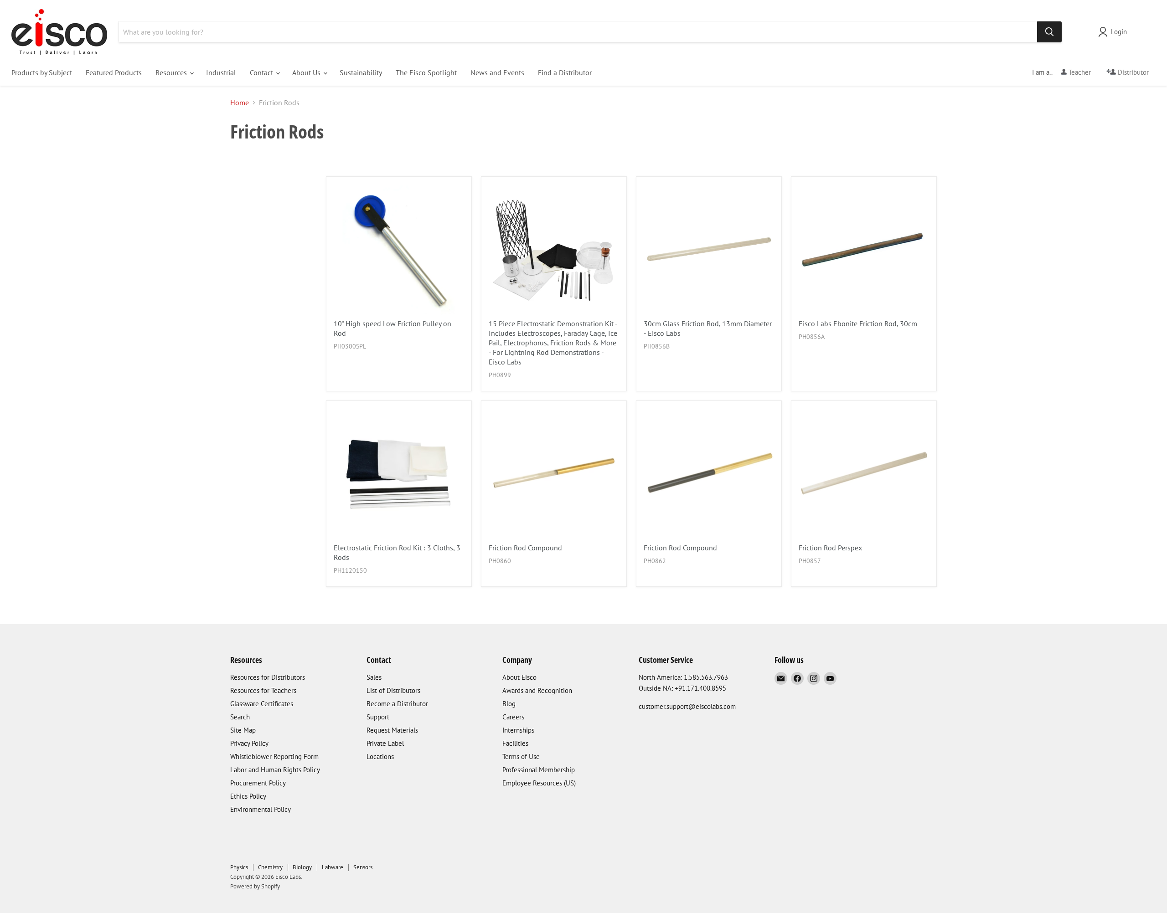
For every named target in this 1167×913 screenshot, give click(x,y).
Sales (374, 677)
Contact (262, 72)
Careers (513, 717)
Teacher (1079, 72)
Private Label (385, 743)
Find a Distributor (565, 72)
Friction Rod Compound (525, 547)
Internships (518, 730)
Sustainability (361, 72)
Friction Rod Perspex (830, 547)
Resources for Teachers (263, 690)
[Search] (1049, 31)
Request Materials (392, 730)
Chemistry (270, 867)
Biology (302, 867)
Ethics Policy (248, 796)
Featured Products (114, 72)
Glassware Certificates (261, 703)
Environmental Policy (260, 809)
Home (239, 102)
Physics (239, 867)
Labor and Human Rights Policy (275, 769)
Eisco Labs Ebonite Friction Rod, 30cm (858, 323)
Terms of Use (521, 756)
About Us (307, 72)
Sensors (362, 867)
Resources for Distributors (267, 677)
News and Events (497, 72)
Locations (380, 756)
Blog (509, 703)
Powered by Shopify (255, 886)
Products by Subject (41, 72)
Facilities (515, 743)
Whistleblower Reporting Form (274, 756)
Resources (172, 72)
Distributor (1132, 72)
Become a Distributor (397, 703)
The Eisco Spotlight (426, 72)
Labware (332, 867)
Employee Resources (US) (539, 783)
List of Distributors (393, 690)
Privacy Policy (249, 743)
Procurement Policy (258, 783)
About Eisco (519, 677)
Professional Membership (538, 769)
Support (378, 717)
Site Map (243, 730)
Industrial (221, 72)
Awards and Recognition (537, 690)
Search (240, 717)
